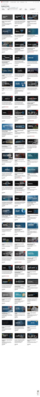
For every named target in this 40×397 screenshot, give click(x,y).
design (2, 7)
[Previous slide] (3, 17)
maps (17, 7)
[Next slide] (12, 17)
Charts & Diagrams (13, 7)
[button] (35, 12)
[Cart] (38, 2)
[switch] (38, 394)
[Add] (11, 19)
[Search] (33, 2)
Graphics (9, 7)
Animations (5, 7)
